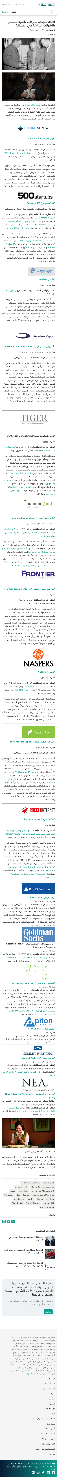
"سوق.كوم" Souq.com (35, 686)
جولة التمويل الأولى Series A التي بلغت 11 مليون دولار (31, 1109)
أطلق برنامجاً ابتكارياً (47, 1444)
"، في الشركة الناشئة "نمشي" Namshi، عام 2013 (29, 1073)
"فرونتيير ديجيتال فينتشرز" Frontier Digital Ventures (29, 588)
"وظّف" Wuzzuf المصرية (19, 228)
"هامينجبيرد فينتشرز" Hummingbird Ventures (33, 518)
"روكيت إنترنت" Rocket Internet (39, 819)
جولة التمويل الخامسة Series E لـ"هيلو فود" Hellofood (30, 957)
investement (19, 1199)
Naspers (13, 1191)
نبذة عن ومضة (19, 4)
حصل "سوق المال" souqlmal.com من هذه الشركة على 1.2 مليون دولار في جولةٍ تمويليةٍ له (29, 532)
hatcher (31, 1199)
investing (50, 1199)
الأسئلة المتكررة (49, 1388)
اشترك (48, 1312)
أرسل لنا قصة (49, 1428)
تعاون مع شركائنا (48, 1438)
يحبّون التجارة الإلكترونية (22, 473)
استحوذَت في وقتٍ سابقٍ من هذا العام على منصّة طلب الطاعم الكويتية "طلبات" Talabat (30, 832)
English (5, 12)
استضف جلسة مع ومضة (45, 1433)
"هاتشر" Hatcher (46, 279)
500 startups (48, 1203)
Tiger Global (17, 1203)
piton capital (48, 1182)
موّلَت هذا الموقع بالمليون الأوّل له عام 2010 (31, 565)
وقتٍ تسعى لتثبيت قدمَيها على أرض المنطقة (31, 238)
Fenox (40, 1199)
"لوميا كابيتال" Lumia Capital (41, 138)
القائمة (13, 12)
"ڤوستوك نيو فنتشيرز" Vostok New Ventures (33, 983)
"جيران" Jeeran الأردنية (44, 218)
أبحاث (53, 1413)
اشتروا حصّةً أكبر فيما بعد (21, 487)
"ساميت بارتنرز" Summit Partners (38, 1058)
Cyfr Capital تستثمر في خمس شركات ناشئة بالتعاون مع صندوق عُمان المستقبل (25, 1264)
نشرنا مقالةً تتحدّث (32, 105)
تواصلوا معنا (7, 4)
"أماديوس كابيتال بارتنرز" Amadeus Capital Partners (29, 346)
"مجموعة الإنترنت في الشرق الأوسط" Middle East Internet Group (32, 868)
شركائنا (52, 1393)
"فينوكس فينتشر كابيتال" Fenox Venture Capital (32, 741)
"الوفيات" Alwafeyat (36, 247)
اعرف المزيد (31, 1373)
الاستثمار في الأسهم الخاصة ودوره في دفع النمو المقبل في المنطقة (23, 1251)
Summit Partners (33, 1203)
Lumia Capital (23, 1195)
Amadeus (23, 1191)
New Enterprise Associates (42, 1187)
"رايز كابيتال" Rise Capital (42, 897)
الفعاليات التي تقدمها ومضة (44, 1418)
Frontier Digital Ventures (43, 1195)
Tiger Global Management (42, 1191)
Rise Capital (9, 1195)
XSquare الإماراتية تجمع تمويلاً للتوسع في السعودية (26, 1238)
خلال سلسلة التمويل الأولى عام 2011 (20, 153)
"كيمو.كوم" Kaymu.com (34, 874)
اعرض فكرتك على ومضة (45, 1449)
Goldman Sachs (21, 1187)
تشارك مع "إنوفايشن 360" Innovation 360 (29, 773)
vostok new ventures (30, 1182)
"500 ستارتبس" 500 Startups (41, 203)
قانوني (52, 1398)
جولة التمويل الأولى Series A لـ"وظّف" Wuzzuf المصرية (32, 1012)
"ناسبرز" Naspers (46, 671)
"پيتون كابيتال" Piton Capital (41, 1028)
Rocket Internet (47, 1207)
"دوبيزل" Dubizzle (23, 690)
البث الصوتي (49, 1408)
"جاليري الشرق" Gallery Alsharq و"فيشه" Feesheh (31, 223)
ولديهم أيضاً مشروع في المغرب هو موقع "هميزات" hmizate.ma (28, 550)
